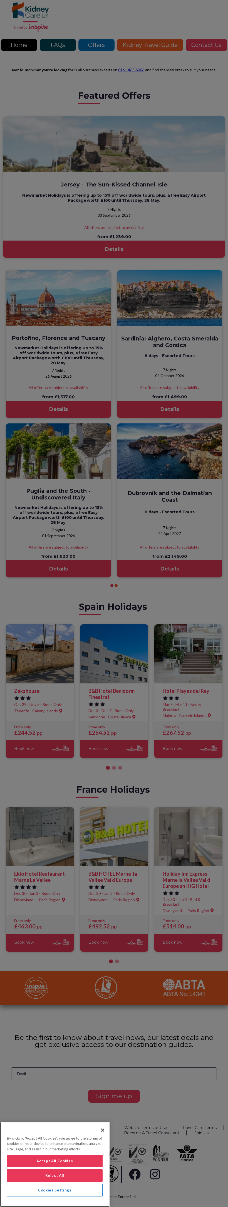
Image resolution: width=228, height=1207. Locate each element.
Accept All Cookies (54, 1161)
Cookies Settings (54, 1190)
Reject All (55, 1175)
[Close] (102, 1130)
